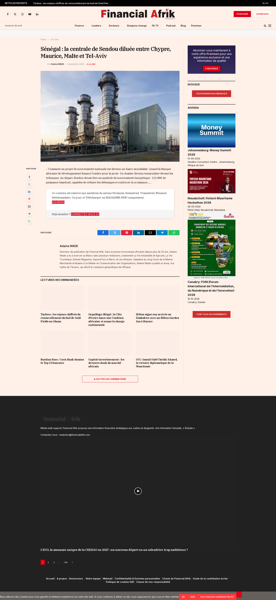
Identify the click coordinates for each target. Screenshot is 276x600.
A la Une (91, 64)
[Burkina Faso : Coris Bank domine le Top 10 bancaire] (62, 343)
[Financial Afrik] (138, 14)
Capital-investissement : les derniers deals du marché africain (106, 363)
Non (192, 597)
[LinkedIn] (29, 192)
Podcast (171, 25)
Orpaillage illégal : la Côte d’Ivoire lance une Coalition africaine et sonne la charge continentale (106, 319)
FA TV (155, 25)
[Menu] (269, 25)
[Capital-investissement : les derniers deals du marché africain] (110, 343)
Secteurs (114, 25)
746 (66, 562)
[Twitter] (29, 184)
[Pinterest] (29, 199)
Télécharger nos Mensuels (211, 93)
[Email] (29, 206)
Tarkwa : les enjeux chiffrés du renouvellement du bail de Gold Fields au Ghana (73, 3)
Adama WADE (57, 64)
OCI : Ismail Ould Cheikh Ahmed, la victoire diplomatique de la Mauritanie (156, 363)
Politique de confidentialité (217, 597)
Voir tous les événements (211, 314)
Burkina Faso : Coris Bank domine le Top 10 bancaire (62, 361)
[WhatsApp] (29, 221)
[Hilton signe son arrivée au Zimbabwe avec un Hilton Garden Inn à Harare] (158, 298)
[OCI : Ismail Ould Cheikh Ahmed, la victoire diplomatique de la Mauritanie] (158, 343)
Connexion (262, 14)
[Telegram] (29, 214)
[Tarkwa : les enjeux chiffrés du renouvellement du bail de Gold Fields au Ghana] (62, 298)
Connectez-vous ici (85, 214)
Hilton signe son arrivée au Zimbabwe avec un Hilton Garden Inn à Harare (157, 318)
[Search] (265, 25)
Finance (79, 25)
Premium (196, 25)
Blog (265, 3)
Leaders (96, 25)
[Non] (239, 595)
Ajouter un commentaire (110, 379)
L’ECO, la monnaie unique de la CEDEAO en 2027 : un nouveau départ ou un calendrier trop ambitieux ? (114, 550)
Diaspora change (137, 25)
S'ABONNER (242, 14)
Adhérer (58, 202)
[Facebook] (29, 177)
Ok (183, 597)
